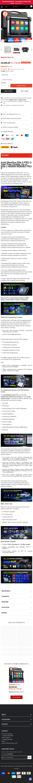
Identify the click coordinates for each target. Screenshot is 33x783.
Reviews (4, 613)
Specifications (6, 591)
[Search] (6, 7)
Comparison (5, 596)
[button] (27, 41)
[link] (8, 649)
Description (5, 155)
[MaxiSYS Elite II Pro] (16, 675)
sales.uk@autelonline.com (9, 743)
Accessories (5, 607)
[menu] (2, 7)
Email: (3, 741)
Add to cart (8, 91)
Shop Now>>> (18, 3)
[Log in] (27, 7)
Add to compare (7, 79)
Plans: (7, 71)
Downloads (5, 602)
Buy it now (24, 91)
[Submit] (29, 757)
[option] (16, 27)
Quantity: (3, 82)
